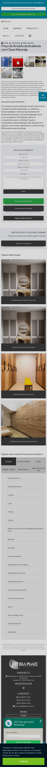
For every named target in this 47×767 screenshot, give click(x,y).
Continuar (24, 761)
